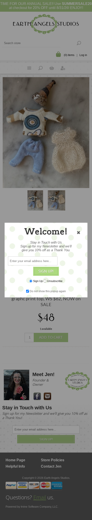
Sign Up (38, 281)
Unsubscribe (55, 281)
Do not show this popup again (48, 291)
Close (78, 232)
